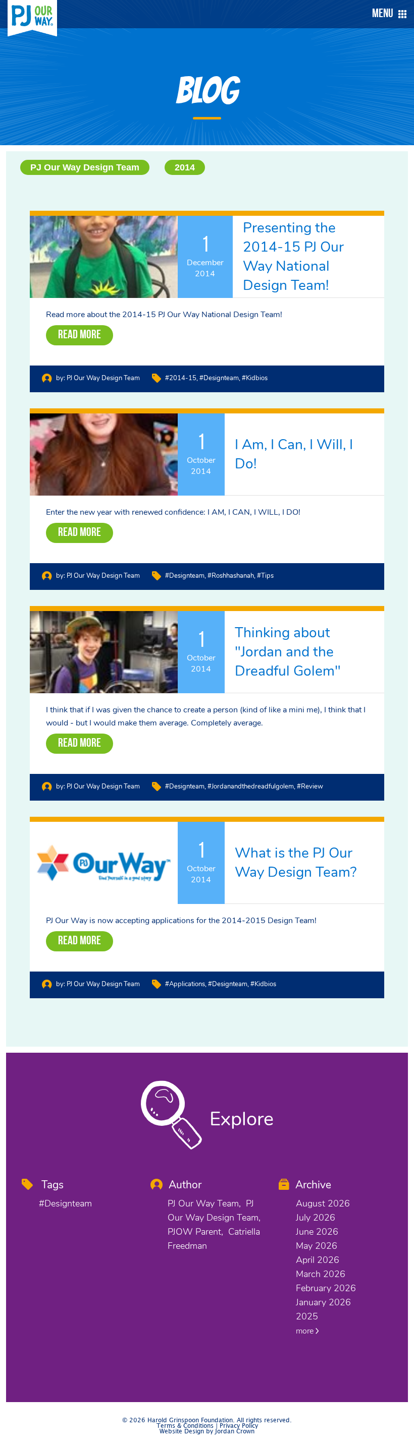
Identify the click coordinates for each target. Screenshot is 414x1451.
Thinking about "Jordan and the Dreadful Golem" (288, 652)
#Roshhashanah (231, 575)
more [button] (306, 1331)
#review (310, 786)
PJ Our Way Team (203, 1203)
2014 (185, 167)
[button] (386, 14)
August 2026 (323, 1203)
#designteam (219, 378)
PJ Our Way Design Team (84, 167)
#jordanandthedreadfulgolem (251, 786)
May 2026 (316, 1246)
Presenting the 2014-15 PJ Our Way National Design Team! (293, 256)
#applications (185, 984)
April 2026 (317, 1260)
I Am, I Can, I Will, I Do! (294, 454)
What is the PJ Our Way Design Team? (295, 862)
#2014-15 (180, 378)
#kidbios (255, 378)
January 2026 (323, 1302)
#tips (265, 575)
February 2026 (326, 1288)
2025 (307, 1316)
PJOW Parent (194, 1232)
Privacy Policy (239, 1426)
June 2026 (317, 1232)
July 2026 (315, 1218)
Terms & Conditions (185, 1426)
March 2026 (320, 1274)
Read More (79, 335)
